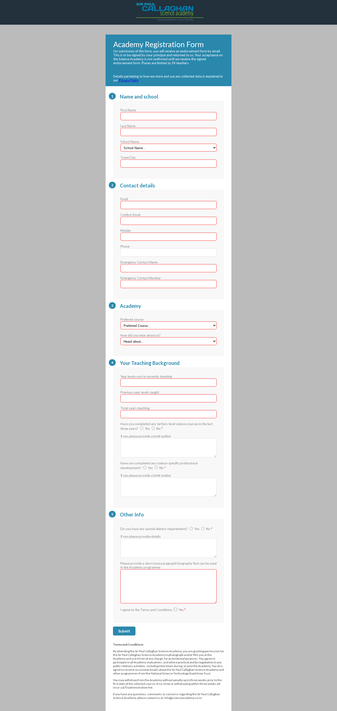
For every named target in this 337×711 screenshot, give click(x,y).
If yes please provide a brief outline (145, 436)
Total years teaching (135, 408)
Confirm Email (130, 215)
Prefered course (140, 327)
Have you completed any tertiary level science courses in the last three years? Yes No (166, 426)
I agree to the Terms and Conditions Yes (153, 610)
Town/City (128, 157)
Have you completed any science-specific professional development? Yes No (159, 465)
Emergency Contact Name (139, 262)
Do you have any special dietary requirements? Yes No (166, 529)
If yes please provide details (140, 536)
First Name (128, 110)
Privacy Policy (129, 80)
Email (124, 199)
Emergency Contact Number (140, 278)
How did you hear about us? (140, 335)
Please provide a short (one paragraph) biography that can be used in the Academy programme (168, 565)
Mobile (125, 231)
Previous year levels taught (139, 392)
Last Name (127, 126)
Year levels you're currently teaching (146, 376)
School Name (129, 142)
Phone (125, 246)
